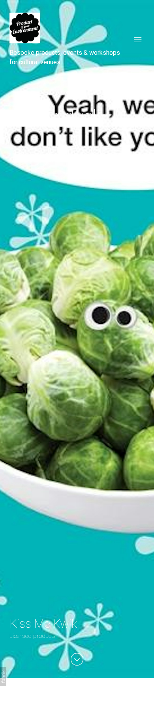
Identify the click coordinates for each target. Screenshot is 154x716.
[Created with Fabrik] (3, 676)
